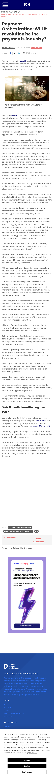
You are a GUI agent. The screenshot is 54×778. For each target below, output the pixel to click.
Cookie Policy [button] (22, 750)
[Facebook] (11, 53)
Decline (27, 766)
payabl (23, 61)
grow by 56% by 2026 (40, 426)
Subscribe (8, 716)
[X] (15, 53)
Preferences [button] (33, 753)
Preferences (27, 772)
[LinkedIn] (19, 53)
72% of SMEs (41, 420)
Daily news (36, 48)
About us (8, 707)
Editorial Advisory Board (14, 713)
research (15, 115)
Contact (7, 727)
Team (6, 710)
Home (6, 704)
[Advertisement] (27, 493)
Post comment (38, 540)
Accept (27, 760)
